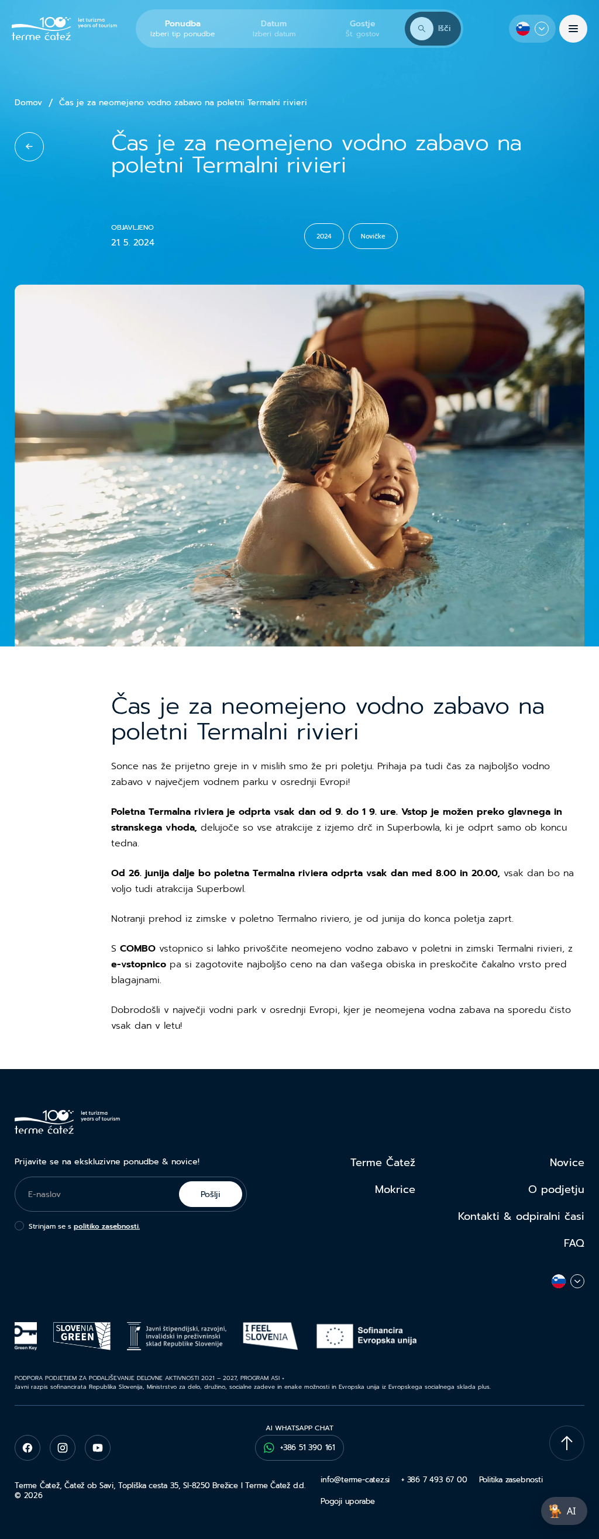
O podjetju (556, 1189)
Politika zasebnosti (511, 1479)
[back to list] (29, 146)
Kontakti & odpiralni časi (521, 1216)
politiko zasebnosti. (107, 1226)
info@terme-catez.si (355, 1479)
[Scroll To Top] (566, 1443)
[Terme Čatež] (64, 29)
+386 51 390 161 (307, 1447)
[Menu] (573, 29)
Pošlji (211, 1194)
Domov (28, 103)
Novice (567, 1162)
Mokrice (395, 1189)
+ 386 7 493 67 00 (434, 1479)
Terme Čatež (382, 1162)
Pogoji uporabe (348, 1501)
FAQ (574, 1243)
